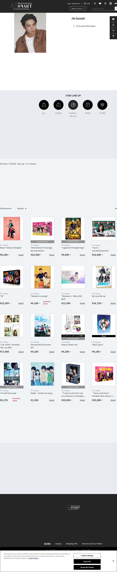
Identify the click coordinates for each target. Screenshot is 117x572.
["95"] (12, 277)
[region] (58, 561)
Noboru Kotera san (69, 344)
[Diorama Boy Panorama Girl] (42, 325)
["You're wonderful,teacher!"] (104, 228)
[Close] (113, 560)
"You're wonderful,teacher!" (100, 249)
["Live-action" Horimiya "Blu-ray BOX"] (12, 325)
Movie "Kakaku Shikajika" (11, 247)
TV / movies (4, 245)
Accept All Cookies (87, 567)
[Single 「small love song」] (42, 373)
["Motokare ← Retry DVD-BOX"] (73, 277)
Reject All (87, 561)
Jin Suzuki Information (86, 26)
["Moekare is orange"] (42, 277)
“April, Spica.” (98, 344)
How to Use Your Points (92, 543)
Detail (21, 254)
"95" (2, 296)
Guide (47, 543)
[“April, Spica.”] (104, 325)
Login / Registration (73, 3)
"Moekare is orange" (39, 296)
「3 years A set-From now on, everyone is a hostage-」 (73, 394)
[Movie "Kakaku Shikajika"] (12, 228)
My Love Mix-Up (98, 296)
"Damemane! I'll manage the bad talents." (41, 249)
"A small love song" (8, 393)
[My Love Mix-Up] (104, 277)
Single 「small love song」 (42, 393)
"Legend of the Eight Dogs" (73, 247)
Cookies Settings (87, 555)
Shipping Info (71, 543)
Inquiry (58, 543)
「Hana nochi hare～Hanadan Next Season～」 (103, 394)
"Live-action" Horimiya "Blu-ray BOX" (10, 346)
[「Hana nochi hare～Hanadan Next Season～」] (104, 373)
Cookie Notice (33, 558)
